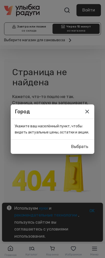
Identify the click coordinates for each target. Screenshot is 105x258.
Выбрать (79, 146)
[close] (87, 111)
